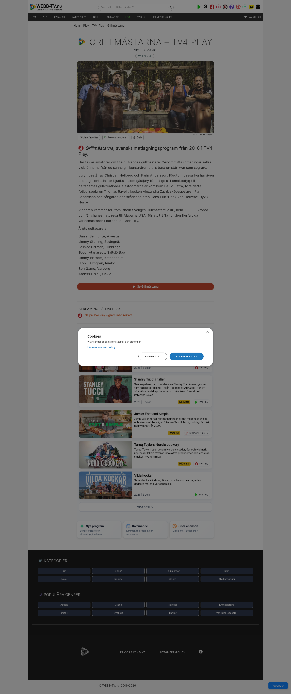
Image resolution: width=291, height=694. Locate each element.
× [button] (207, 332)
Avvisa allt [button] (153, 356)
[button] (187, 356)
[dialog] (145, 347)
